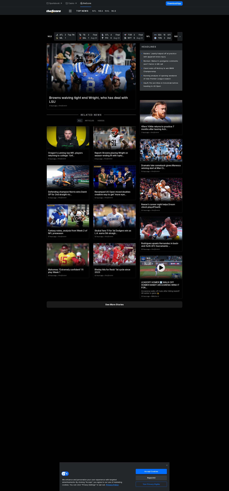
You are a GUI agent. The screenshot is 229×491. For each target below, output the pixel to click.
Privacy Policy (112, 485)
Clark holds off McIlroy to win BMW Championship (159, 69)
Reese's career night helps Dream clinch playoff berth (158, 205)
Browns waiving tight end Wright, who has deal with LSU (88, 100)
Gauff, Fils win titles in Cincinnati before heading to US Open (161, 84)
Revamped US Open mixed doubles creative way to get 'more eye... (112, 193)
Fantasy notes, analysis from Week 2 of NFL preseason (67, 232)
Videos (101, 120)
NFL (94, 11)
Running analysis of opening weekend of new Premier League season (160, 77)
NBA (100, 11)
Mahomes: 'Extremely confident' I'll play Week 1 (65, 271)
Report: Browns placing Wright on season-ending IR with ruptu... (111, 154)
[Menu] (70, 11)
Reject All (151, 478)
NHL (107, 11)
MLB (113, 11)
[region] (114, 476)
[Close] (167, 465)
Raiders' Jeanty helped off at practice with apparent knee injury (160, 55)
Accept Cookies (151, 471)
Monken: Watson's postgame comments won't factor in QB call (161, 62)
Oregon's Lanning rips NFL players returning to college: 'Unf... (65, 154)
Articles (89, 120)
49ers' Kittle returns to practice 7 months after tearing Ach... (157, 127)
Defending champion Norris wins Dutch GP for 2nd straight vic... (67, 193)
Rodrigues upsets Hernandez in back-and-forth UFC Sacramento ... (160, 244)
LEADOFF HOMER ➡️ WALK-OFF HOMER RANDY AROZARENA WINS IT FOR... (160, 285)
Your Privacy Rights (151, 484)
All (80, 120)
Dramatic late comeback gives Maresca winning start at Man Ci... (161, 166)
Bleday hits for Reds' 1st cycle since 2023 (112, 271)
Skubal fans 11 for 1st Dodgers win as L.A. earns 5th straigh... (113, 232)
